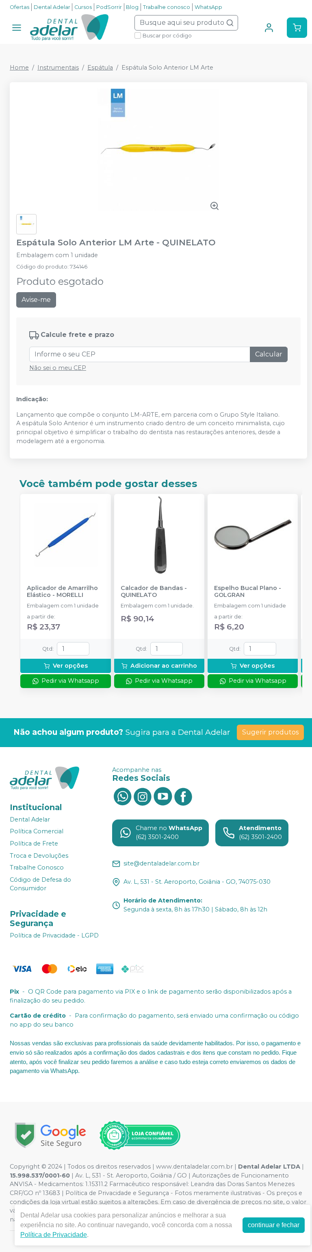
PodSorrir (109, 7)
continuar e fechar (273, 1224)
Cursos (83, 7)
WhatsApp (208, 7)
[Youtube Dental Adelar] (163, 796)
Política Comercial (36, 831)
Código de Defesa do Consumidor (40, 884)
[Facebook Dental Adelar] (183, 796)
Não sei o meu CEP (57, 367)
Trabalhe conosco (166, 7)
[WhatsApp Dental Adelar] (122, 796)
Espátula (100, 67)
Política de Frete (34, 843)
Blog (132, 7)
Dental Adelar (52, 7)
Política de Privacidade (53, 1234)
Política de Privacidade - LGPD (54, 935)
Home (19, 67)
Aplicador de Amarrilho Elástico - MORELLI (62, 592)
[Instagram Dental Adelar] (142, 796)
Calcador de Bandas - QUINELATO (154, 592)
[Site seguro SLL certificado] (50, 1135)
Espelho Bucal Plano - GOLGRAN (247, 592)
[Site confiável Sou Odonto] (139, 1135)
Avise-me (36, 300)
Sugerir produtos (270, 732)
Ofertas (19, 7)
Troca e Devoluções (39, 855)
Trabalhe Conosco (37, 867)
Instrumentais (58, 67)
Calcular (268, 354)
